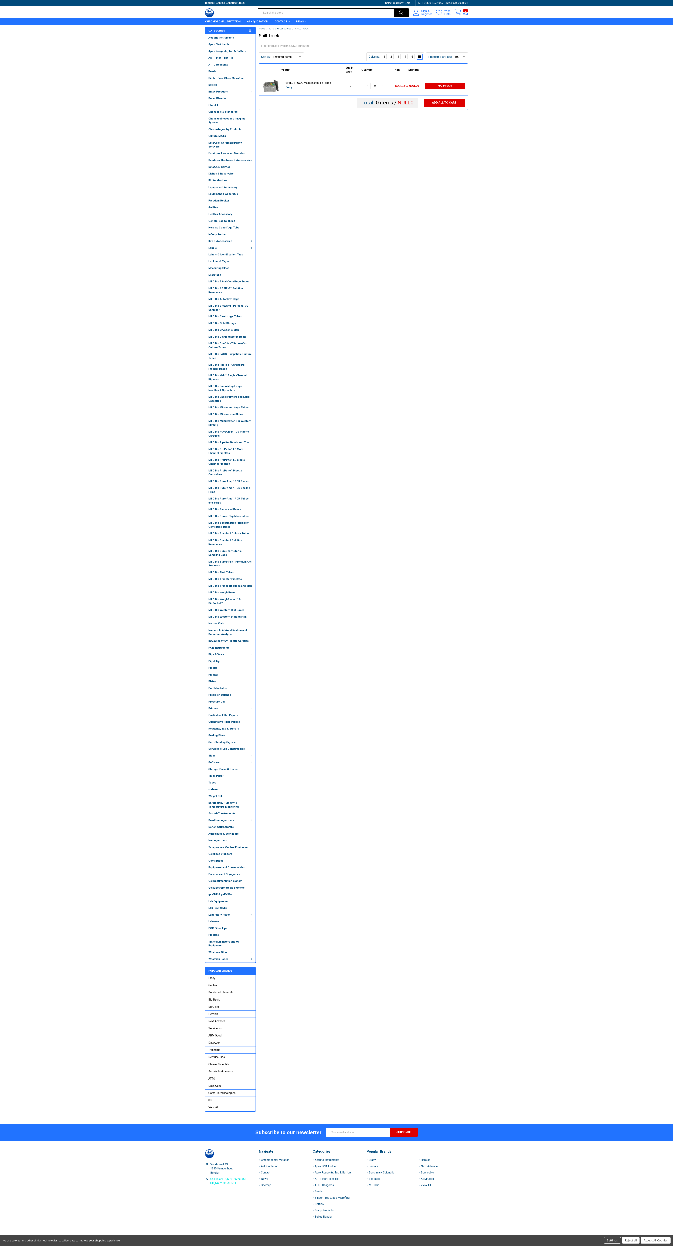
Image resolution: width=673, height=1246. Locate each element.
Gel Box (213, 207)
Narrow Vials (216, 623)
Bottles (212, 84)
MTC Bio (213, 1006)
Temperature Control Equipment (228, 847)
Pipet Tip (214, 661)
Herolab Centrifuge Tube (223, 227)
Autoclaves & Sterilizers (223, 833)
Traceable (214, 1050)
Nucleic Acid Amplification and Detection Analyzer (227, 632)
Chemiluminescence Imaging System (226, 120)
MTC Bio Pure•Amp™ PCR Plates (228, 481)
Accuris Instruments (221, 37)
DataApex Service (219, 167)
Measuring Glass (218, 268)
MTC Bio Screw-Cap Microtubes (228, 516)
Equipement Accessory (222, 187)
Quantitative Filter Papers (224, 721)
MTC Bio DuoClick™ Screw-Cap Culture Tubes (227, 345)
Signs (211, 755)
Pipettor (213, 674)
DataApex (214, 1042)
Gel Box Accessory (220, 214)
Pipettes (213, 934)
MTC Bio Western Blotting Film (227, 616)
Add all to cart (444, 102)
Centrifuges (215, 860)
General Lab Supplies (221, 220)
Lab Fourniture (217, 907)
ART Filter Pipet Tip (220, 57)
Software (214, 762)
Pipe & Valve (216, 654)
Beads (212, 71)
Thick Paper (215, 775)
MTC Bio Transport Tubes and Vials (230, 585)
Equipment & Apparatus (223, 194)
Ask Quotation (257, 21)
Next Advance (216, 1021)
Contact (280, 21)
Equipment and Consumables (226, 867)
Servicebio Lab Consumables (226, 748)
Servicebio (215, 1028)
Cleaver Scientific (219, 1064)
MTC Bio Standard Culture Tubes (228, 533)
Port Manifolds (217, 688)
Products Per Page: (440, 57)
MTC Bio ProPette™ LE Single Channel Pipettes (226, 461)
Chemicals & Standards (222, 111)
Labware (213, 921)
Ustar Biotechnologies (222, 1093)
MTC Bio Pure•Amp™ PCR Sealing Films (229, 490)
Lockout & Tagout (219, 261)
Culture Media (217, 136)
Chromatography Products (224, 129)
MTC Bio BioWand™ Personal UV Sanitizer (228, 307)
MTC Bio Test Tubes (221, 572)
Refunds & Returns (369, 1233)
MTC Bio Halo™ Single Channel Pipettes (227, 377)
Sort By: (266, 57)
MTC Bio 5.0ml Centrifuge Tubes (228, 281)
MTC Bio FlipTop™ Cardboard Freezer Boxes (226, 366)
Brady (211, 978)
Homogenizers (217, 840)
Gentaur (213, 985)
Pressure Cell (216, 701)
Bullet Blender (217, 98)
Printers (213, 708)
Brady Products (218, 91)
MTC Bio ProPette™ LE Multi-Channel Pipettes (226, 451)
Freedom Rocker (218, 200)
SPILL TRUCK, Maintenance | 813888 (308, 82)
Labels (212, 247)
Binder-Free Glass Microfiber (226, 78)
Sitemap (266, 1185)
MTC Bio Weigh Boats (221, 592)
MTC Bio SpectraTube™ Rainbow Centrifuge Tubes (228, 524)
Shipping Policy (303, 1233)
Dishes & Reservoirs (220, 173)
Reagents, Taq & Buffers (223, 728)
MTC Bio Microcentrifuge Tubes (228, 407)
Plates (212, 681)
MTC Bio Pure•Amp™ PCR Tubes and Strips (228, 500)
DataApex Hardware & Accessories (230, 160)
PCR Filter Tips (217, 928)
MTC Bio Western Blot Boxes (226, 610)
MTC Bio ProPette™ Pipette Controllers (225, 472)
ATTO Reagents (218, 64)
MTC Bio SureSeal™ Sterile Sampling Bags (225, 553)
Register (426, 14)
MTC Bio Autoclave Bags (223, 299)
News (300, 21)
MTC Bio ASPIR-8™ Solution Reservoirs (225, 290)
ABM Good (215, 1035)
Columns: (374, 56)
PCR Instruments (218, 647)
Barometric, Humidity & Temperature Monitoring (223, 804)
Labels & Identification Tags (225, 254)
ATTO (211, 1078)
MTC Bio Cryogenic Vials (223, 329)
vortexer (213, 789)
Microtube (214, 274)
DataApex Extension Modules (226, 153)
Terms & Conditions (238, 1233)
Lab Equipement (218, 901)
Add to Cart (445, 85)
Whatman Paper (218, 959)
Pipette (212, 667)
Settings (612, 1240)
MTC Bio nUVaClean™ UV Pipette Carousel (228, 433)
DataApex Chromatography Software (225, 144)
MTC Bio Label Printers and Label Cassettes (229, 398)
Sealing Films (216, 735)
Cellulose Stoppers (220, 853)
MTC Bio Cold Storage (222, 323)
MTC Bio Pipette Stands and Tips (228, 442)
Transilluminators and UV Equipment (224, 943)
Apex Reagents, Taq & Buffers (227, 51)
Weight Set (215, 796)
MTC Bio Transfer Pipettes (225, 579)
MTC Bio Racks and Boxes (224, 509)
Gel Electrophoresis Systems (226, 887)
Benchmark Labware (221, 827)
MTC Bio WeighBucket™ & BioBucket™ (224, 601)
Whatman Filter (217, 952)
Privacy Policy (435, 1233)
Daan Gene (215, 1085)
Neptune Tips (216, 1057)
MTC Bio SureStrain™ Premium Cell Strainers (230, 563)
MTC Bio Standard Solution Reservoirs (225, 542)
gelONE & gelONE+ (220, 894)
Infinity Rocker (217, 234)
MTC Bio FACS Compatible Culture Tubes (230, 356)
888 (210, 1100)
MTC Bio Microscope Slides (225, 414)
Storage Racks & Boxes (222, 769)
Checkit (213, 105)
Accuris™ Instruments (221, 813)
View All (213, 1107)
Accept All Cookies (656, 1240)
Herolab (213, 1014)
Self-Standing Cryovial (222, 742)
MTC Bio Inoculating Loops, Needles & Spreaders (225, 388)
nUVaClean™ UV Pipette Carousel (228, 640)
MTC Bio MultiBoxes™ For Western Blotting (229, 423)
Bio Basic (214, 999)
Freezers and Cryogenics (224, 874)
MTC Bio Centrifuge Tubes (225, 316)
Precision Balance (219, 694)
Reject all (631, 1240)
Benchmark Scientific (221, 992)
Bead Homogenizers (221, 820)
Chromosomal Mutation (223, 21)
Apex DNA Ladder (219, 44)
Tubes (212, 782)
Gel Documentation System (225, 880)
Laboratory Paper (219, 914)
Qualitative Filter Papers (223, 715)
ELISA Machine (217, 180)
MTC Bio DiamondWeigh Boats (227, 336)
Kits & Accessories (220, 241)
